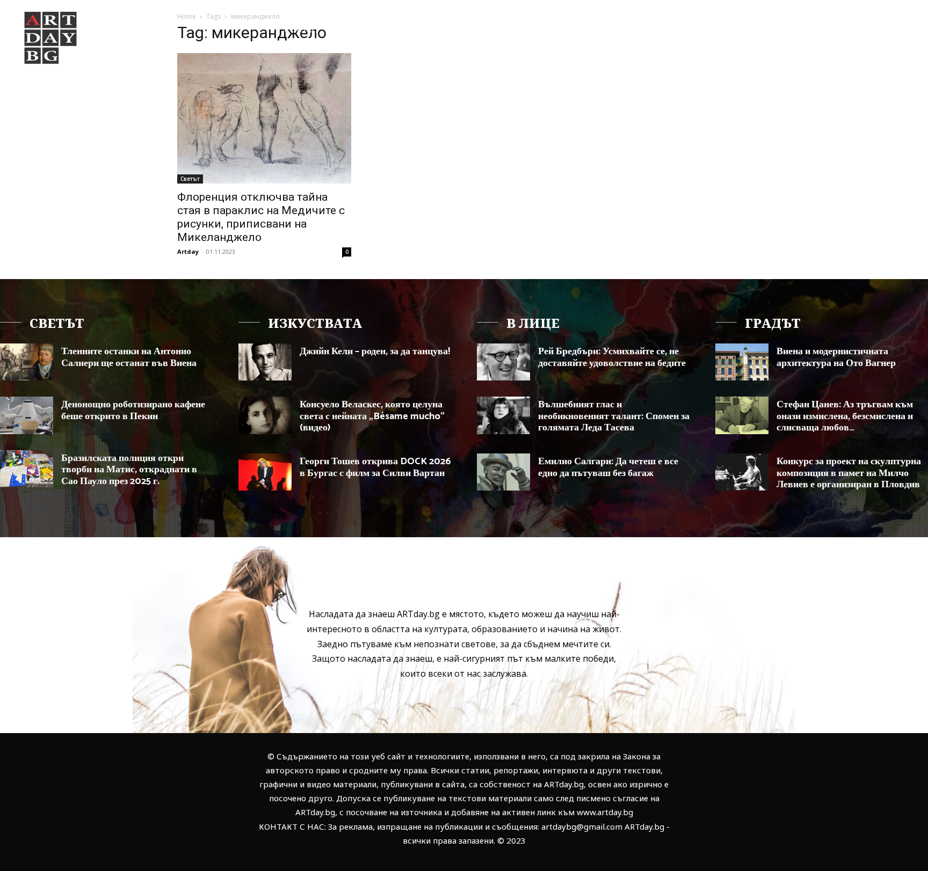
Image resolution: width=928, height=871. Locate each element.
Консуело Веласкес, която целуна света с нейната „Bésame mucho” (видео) (372, 416)
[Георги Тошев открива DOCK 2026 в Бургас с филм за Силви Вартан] (265, 472)
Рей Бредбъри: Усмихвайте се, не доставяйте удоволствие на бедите (612, 357)
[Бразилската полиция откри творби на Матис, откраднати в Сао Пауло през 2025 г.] (26, 468)
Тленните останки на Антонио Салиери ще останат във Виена (129, 357)
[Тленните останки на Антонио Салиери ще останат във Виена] (26, 361)
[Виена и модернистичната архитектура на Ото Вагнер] (742, 361)
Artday (188, 251)
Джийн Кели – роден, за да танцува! (375, 351)
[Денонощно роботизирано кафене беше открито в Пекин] (26, 415)
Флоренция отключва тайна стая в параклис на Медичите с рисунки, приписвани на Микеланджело (261, 217)
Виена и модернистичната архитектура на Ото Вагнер (836, 357)
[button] (866, 28)
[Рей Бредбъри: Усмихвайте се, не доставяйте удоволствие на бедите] (503, 361)
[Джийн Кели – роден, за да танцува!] (265, 361)
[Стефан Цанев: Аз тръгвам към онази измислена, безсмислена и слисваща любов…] (742, 415)
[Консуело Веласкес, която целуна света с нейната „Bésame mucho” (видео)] (265, 415)
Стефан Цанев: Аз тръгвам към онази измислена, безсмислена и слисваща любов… (845, 416)
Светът (190, 178)
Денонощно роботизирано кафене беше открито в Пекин (133, 410)
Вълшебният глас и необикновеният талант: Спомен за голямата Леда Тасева (614, 416)
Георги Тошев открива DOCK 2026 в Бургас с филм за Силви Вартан (375, 467)
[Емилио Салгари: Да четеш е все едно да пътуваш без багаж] (503, 472)
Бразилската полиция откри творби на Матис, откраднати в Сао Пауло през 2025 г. (129, 469)
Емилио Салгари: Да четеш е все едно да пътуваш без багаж (608, 467)
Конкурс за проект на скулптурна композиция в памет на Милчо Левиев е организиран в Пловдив (849, 473)
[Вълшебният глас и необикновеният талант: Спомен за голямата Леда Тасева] (503, 415)
